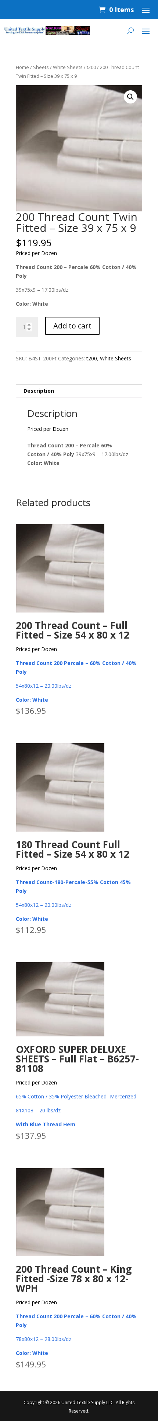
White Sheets (68, 67)
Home (22, 67)
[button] (130, 96)
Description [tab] (39, 390)
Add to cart (72, 326)
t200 (91, 67)
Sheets (41, 67)
